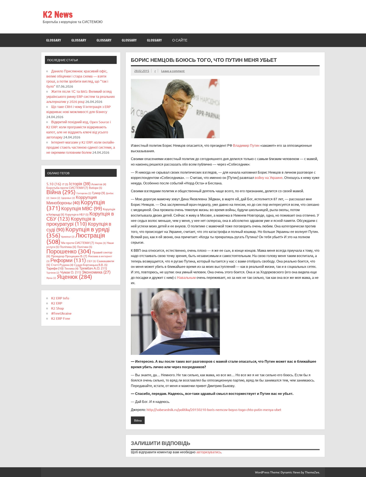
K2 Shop (57, 308)
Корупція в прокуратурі (70, 221)
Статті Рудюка (62, 265)
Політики (84, 247)
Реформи (68, 260)
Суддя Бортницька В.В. (90, 265)
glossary (53, 40)
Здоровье (68, 197)
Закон (55, 197)
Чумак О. (70, 272)
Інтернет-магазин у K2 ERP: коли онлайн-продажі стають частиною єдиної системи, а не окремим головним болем (80, 147)
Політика (68, 247)
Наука (100, 243)
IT (65, 184)
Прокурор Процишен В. (69, 256)
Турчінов (52, 272)
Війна (138, 420)
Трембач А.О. (93, 268)
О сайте (179, 40)
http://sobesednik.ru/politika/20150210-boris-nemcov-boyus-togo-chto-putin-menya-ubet (214, 409)
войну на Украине (268, 177)
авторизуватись (208, 452)
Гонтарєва (83, 193)
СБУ (91, 261)
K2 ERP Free (60, 318)
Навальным (186, 277)
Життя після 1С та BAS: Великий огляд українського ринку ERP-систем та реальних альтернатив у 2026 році (80, 96)
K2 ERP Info (60, 298)
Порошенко (68, 251)
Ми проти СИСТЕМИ (77, 243)
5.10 (53, 183)
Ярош (51, 277)
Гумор (98, 193)
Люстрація (75, 238)
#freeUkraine (61, 313)
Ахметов (98, 184)
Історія (79, 183)
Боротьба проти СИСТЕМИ (67, 187)
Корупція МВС (81, 208)
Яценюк (74, 276)
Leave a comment (173, 71)
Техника (71, 268)
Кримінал (68, 236)
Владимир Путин (246, 145)
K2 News (58, 14)
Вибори (95, 187)
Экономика (96, 271)
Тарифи (55, 268)
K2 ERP (56, 303)
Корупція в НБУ (77, 214)
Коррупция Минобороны (71, 199)
